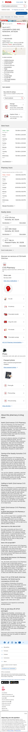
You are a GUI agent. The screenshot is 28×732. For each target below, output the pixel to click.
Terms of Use (18, 730)
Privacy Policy (11, 730)
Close (25, 713)
